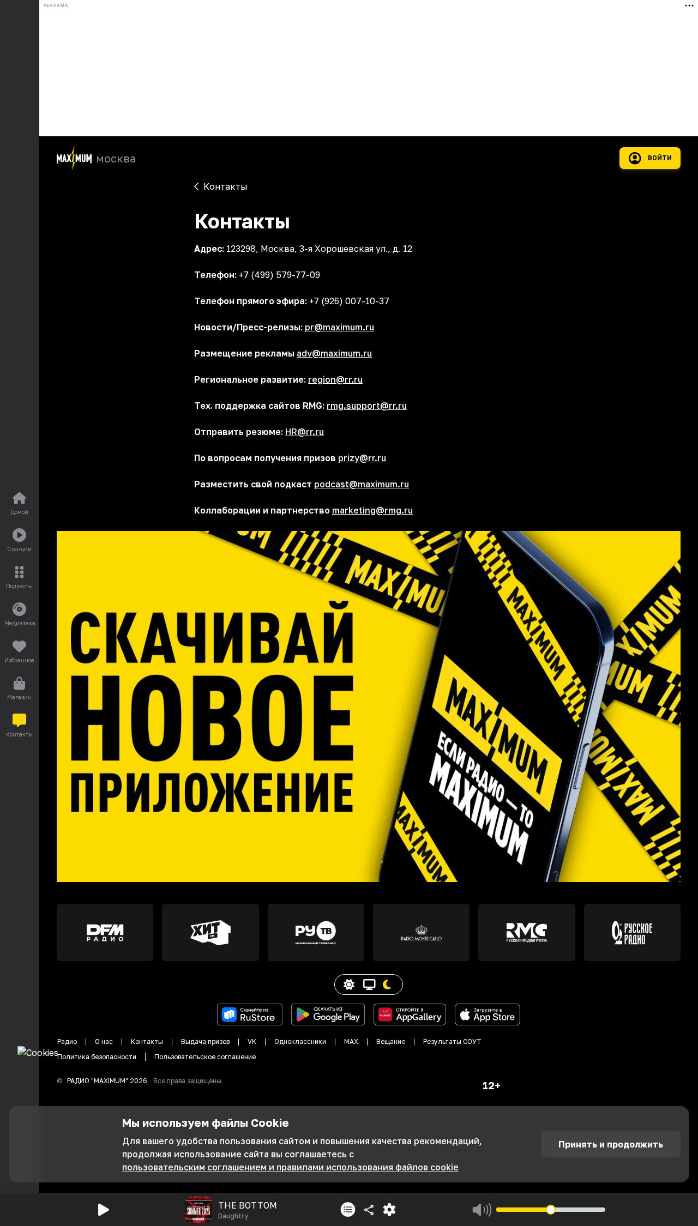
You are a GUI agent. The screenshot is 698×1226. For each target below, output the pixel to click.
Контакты (147, 1041)
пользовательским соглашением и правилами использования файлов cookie (290, 1167)
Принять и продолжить (610, 1144)
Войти (660, 158)
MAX (351, 1041)
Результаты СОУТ (452, 1041)
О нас (104, 1041)
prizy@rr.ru (362, 457)
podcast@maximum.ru (361, 484)
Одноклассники (300, 1041)
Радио (67, 1041)
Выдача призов (205, 1041)
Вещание (390, 1041)
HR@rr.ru (304, 431)
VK (252, 1041)
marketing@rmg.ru (372, 510)
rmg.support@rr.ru (367, 405)
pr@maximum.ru (339, 327)
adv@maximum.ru (334, 353)
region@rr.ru (335, 379)
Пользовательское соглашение (205, 1057)
